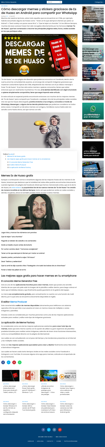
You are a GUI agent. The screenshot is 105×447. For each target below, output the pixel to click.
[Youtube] (60, 430)
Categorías (99, 2)
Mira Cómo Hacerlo (8, 2)
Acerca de (31, 441)
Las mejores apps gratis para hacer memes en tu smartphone (28, 159)
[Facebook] (43, 430)
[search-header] (60, 2)
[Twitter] (49, 430)
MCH (7, 16)
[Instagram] (54, 430)
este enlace (16, 187)
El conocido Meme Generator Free (21, 162)
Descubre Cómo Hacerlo (45, 437)
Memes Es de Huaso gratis (16, 156)
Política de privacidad (70, 441)
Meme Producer (18, 301)
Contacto (50, 441)
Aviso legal (40, 441)
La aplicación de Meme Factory (20, 167)
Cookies (58, 441)
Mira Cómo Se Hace (61, 437)
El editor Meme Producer (17, 165)
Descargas (4, 6)
